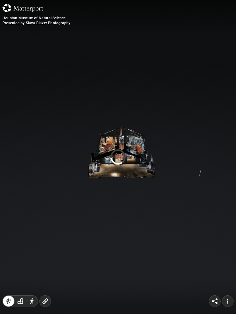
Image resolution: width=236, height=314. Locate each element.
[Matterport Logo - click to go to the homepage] (23, 7)
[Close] (167, 52)
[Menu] (228, 301)
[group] (20, 301)
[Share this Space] (215, 301)
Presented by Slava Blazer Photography (36, 23)
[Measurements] (45, 301)
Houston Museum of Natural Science (34, 18)
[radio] (8, 301)
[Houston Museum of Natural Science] (118, 157)
